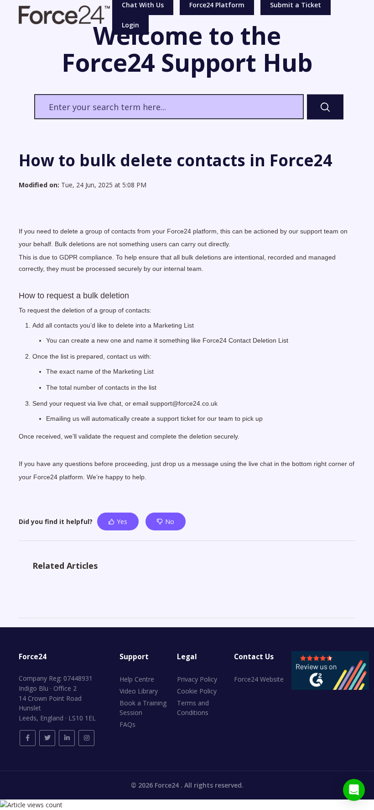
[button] (354, 790)
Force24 (168, 785)
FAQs (127, 724)
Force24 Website (259, 679)
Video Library (138, 691)
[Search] (325, 106)
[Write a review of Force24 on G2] (330, 669)
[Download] (170, 405)
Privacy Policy (197, 679)
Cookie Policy (197, 691)
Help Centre (136, 679)
